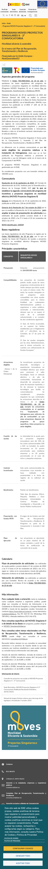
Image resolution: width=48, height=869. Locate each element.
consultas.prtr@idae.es (19, 639)
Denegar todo (23, 856)
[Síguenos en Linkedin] (6, 15)
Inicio (4, 23)
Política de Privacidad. (12, 841)
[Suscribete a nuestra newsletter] (17, 15)
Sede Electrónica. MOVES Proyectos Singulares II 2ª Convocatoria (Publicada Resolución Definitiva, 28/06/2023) (22, 690)
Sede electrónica (14, 10)
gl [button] (22, 15)
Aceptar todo (23, 863)
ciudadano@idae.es (9, 614)
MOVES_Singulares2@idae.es (15, 626)
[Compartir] (4, 65)
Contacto (9, 764)
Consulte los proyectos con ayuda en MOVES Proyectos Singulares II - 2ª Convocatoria (23, 680)
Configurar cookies (23, 848)
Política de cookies (11, 838)
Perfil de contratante (4, 10)
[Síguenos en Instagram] (14, 15)
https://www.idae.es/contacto (20, 611)
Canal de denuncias (22, 10)
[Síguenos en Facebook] (9, 15)
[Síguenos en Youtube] (11, 15)
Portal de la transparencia (32, 10)
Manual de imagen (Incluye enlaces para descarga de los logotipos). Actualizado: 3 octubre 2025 (23, 699)
